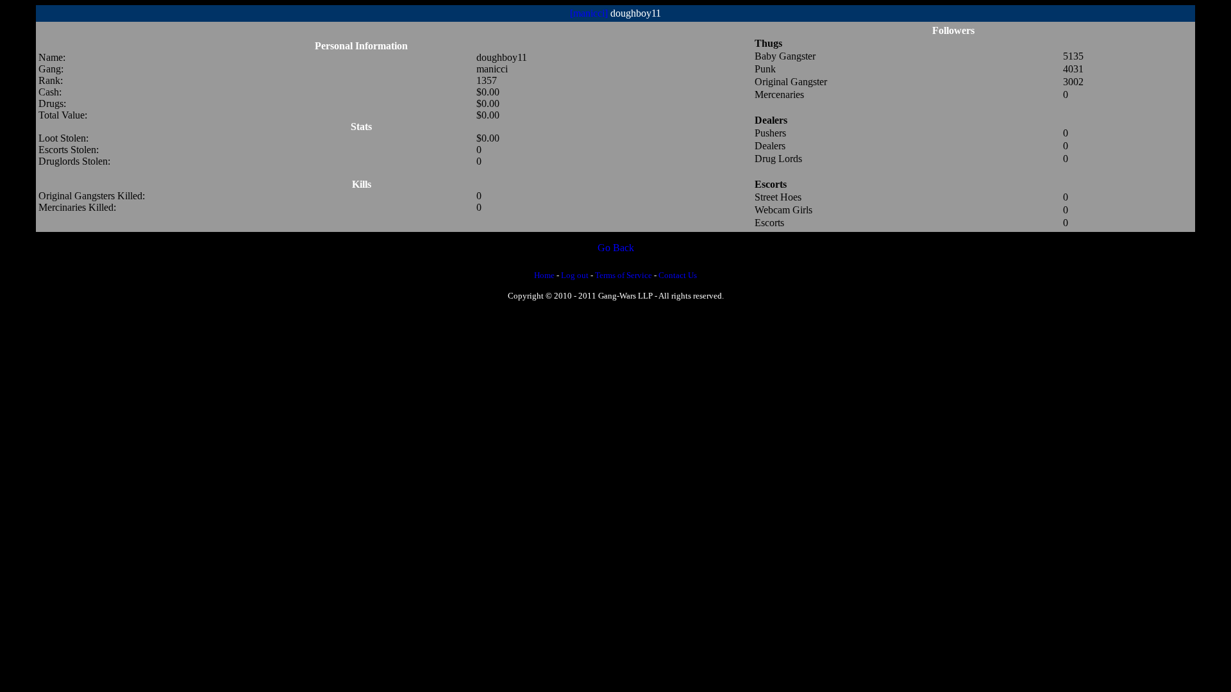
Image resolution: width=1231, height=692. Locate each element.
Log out (575, 275)
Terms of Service (623, 275)
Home (544, 275)
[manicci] (589, 13)
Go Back (616, 247)
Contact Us (677, 275)
